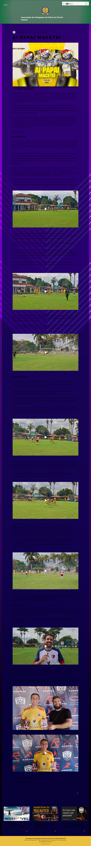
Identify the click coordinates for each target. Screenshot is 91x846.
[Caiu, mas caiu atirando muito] (74, 813)
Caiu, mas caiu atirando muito (74, 825)
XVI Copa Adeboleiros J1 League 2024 (24, 781)
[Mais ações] (77, 32)
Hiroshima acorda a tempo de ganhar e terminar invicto (16, 825)
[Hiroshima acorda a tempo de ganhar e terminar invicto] (17, 813)
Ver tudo (84, 803)
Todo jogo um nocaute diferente (44, 825)
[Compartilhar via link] (26, 788)
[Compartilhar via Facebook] (13, 788)
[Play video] (45, 209)
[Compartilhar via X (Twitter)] (18, 788)
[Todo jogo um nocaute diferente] (45, 813)
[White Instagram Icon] (87, 4)
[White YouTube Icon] (83, 4)
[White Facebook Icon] (77, 4)
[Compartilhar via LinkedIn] (22, 788)
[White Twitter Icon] (80, 4)
